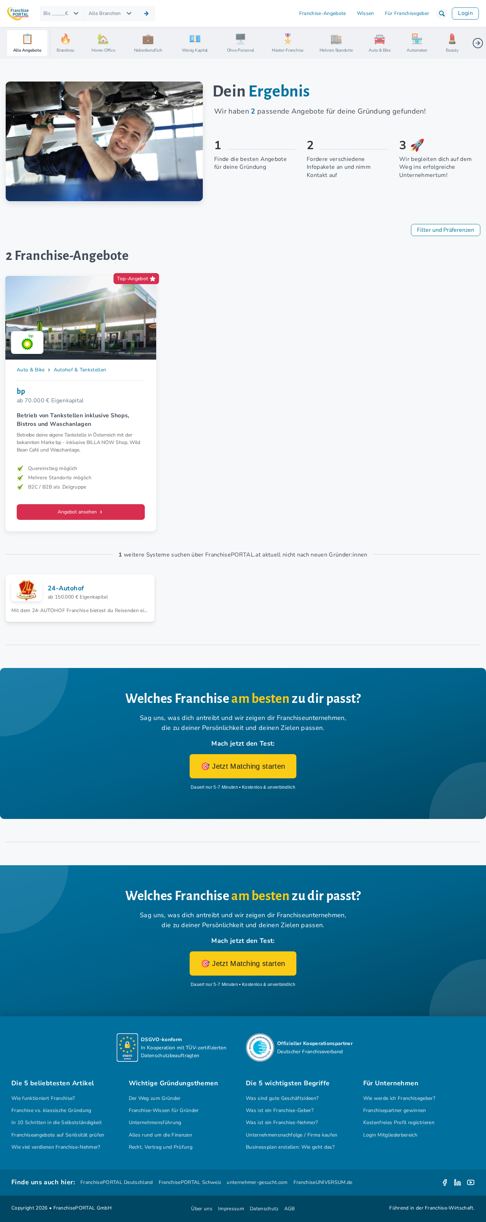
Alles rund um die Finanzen (160, 1135)
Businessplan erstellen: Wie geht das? (290, 1147)
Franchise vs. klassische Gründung (51, 1110)
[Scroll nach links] (58, 43)
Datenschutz (264, 1208)
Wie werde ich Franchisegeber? (399, 1098)
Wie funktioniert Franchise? (43, 1098)
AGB (289, 1208)
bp (21, 391)
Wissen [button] (365, 13)
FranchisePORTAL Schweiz (190, 1182)
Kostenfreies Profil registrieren (398, 1122)
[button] (442, 13)
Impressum (231, 1208)
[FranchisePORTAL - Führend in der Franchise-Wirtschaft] (17, 13)
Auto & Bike (31, 369)
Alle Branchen (105, 13)
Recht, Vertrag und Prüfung (160, 1147)
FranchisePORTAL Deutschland (116, 1182)
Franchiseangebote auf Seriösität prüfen (58, 1135)
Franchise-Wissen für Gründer (164, 1110)
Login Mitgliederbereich (390, 1135)
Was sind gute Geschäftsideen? (282, 1098)
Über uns (201, 1208)
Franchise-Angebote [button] (322, 13)
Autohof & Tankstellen (80, 369)
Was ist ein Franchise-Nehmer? (282, 1122)
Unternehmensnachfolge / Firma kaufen (292, 1135)
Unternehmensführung (155, 1122)
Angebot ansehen (78, 511)
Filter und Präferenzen (445, 230)
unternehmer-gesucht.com (257, 1182)
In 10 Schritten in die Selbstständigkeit (56, 1122)
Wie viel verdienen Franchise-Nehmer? (55, 1147)
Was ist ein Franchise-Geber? (279, 1110)
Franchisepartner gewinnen (394, 1110)
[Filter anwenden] (146, 13)
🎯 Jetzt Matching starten (243, 766)
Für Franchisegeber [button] (407, 13)
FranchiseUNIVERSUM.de (323, 1182)
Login (465, 13)
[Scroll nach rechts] (478, 43)
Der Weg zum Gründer (155, 1098)
